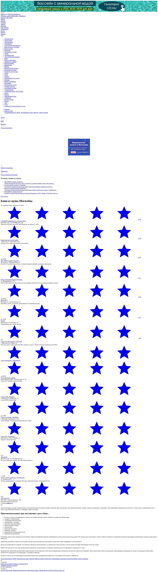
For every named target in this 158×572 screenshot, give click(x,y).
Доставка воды (9, 55)
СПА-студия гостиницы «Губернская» (13, 477)
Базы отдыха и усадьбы (11, 47)
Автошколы (8, 44)
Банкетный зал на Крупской (9, 240)
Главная (6, 109)
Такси (6, 93)
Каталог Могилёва (6, 570)
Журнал (3, 34)
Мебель (6, 67)
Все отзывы (4, 196)
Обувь (6, 73)
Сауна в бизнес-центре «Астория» (15, 185)
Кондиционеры (9, 63)
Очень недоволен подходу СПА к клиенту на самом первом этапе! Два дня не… (29, 183)
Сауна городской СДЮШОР (9, 417)
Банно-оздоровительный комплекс (15, 188)
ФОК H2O (4, 300)
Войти (3, 14)
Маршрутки (8, 65)
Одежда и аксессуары (11, 71)
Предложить (5, 27)
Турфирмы (7, 98)
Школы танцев (39, 558)
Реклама (7, 80)
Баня (2, 121)
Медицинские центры (11, 68)
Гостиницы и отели (10, 52)
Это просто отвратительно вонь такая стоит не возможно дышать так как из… (28, 187)
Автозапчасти (8, 39)
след (11, 503)
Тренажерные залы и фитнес (26, 558)
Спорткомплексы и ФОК (12, 112)
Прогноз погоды (59, 570)
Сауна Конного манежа (8, 378)
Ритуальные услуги (10, 85)
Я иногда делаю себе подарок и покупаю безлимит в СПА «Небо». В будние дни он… (31, 193)
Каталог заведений (7, 17)
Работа (3, 19)
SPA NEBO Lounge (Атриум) (13, 182)
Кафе (6, 58)
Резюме (3, 21)
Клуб (26, 564)
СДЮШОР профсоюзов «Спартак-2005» (13, 221)
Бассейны (7, 50)
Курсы (3, 31)
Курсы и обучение (10, 60)
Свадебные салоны (10, 88)
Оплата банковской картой (9, 175)
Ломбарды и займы (10, 62)
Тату (5, 103)
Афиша (3, 24)
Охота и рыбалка (83, 558)
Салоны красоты (9, 86)
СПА (6, 104)
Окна (6, 75)
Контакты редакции (7, 564)
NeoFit (3, 321)
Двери (6, 53)
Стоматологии (8, 90)
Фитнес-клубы (9, 99)
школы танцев (43, 112)
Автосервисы (8, 42)
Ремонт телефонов (10, 81)
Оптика (6, 76)
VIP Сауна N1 (5, 498)
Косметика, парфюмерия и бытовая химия (58, 558)
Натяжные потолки (10, 70)
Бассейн (3, 124)
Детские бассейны (6, 128)
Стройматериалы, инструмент (13, 91)
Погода (3, 32)
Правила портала (19, 564)
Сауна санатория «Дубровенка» (10, 360)
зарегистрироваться (14, 14)
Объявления (4, 29)
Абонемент (4, 171)
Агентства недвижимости (12, 45)
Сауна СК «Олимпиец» (8, 436)
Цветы (6, 101)
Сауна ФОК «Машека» (8, 397)
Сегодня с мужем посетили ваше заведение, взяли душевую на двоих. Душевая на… (30, 190)
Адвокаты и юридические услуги (14, 106)
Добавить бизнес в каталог (9, 565)
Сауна (2, 117)
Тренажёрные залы (10, 96)
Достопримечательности (12, 57)
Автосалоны (8, 40)
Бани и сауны (8, 48)
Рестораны (7, 83)
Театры (6, 94)
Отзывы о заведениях (27, 570)
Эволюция (4, 457)
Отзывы (3, 22)
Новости (3, 26)
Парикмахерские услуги (12, 78)
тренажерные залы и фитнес (29, 112)
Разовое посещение (7, 168)
